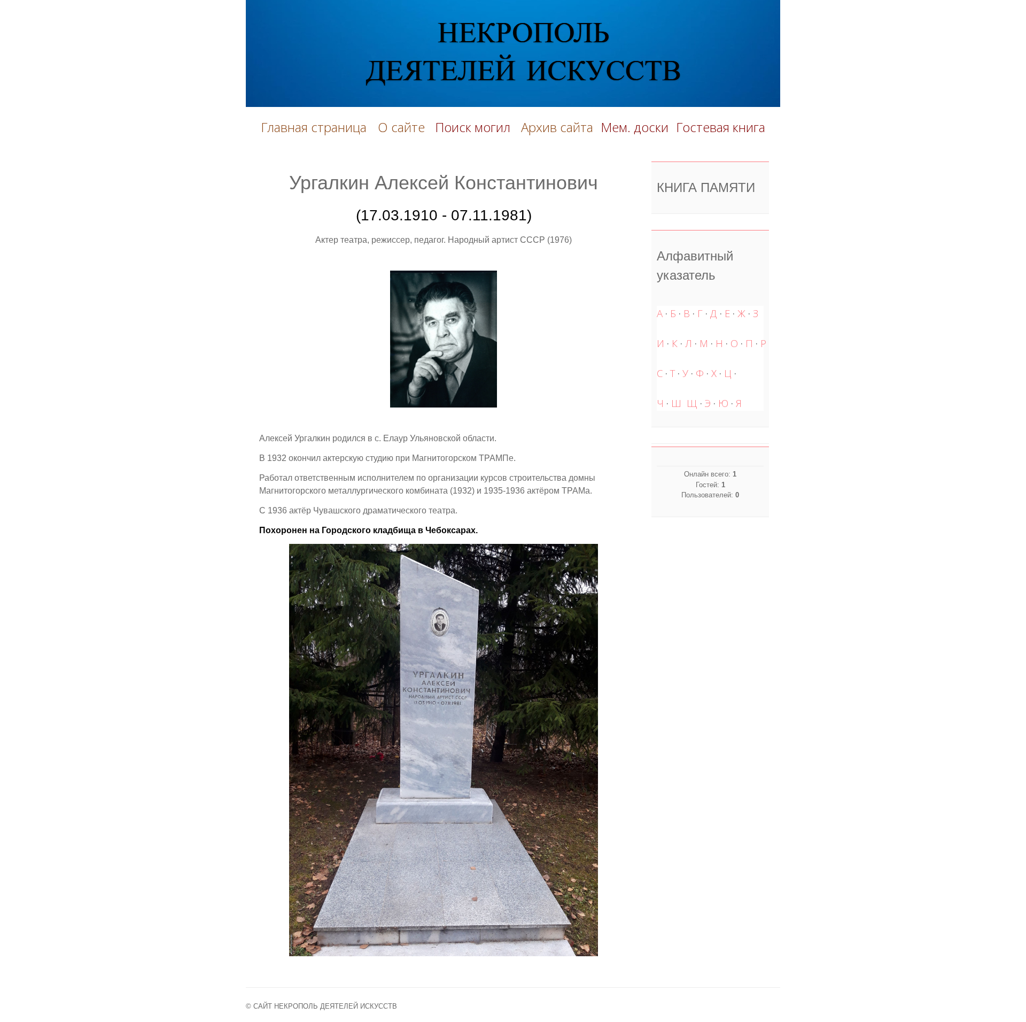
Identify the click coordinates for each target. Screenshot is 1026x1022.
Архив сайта (557, 127)
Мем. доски (635, 127)
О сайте (404, 127)
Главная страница (314, 127)
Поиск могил (474, 127)
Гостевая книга (720, 127)
